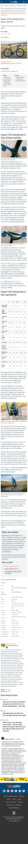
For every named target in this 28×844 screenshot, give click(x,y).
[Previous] (4, 148)
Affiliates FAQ (4, 15)
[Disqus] (14, 756)
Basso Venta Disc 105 (12, 566)
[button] (14, 150)
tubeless (13, 264)
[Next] (24, 148)
